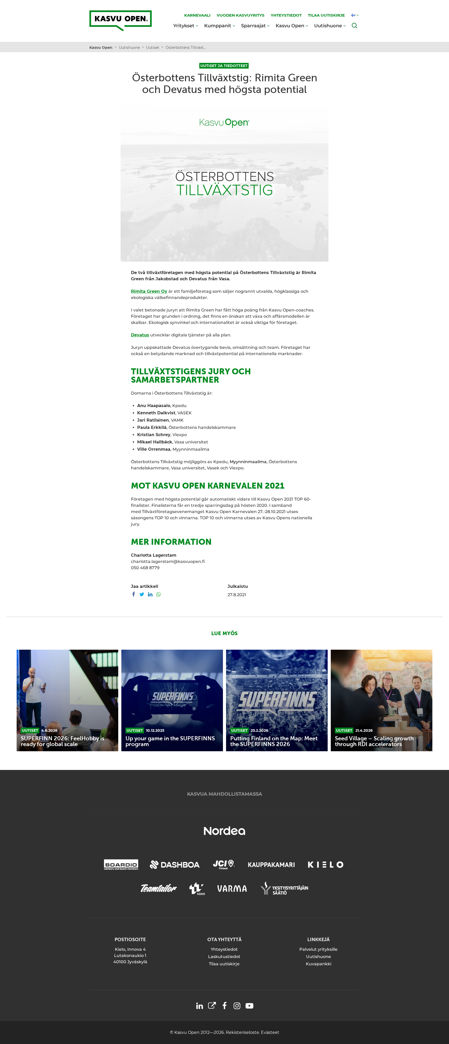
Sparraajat (253, 25)
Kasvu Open (290, 25)
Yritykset (183, 25)
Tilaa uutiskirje (224, 963)
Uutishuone (328, 25)
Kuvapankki (318, 963)
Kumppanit (217, 25)
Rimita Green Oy (149, 291)
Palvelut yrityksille (318, 949)
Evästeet (270, 1032)
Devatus (140, 335)
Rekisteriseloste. (243, 1032)
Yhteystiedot (224, 949)
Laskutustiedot (224, 956)
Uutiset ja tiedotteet (224, 65)
